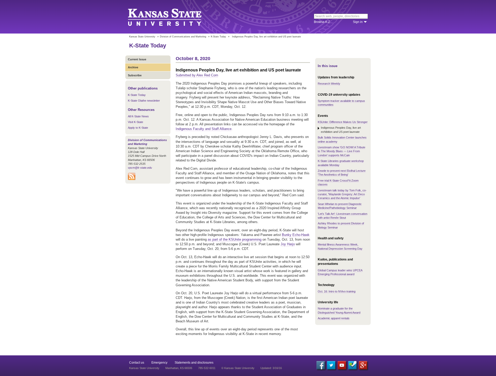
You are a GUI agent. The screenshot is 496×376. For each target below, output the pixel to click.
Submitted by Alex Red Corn (197, 75)
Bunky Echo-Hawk (295, 235)
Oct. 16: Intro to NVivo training (336, 291)
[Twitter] (331, 365)
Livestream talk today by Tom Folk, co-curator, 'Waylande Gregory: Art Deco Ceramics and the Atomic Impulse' (342, 194)
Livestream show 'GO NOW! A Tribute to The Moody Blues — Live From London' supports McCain (341, 151)
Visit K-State (135, 122)
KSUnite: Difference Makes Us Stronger (343, 122)
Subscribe (135, 75)
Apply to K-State (138, 127)
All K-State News (138, 116)
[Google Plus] (363, 365)
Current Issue (137, 59)
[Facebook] (320, 365)
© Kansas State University (237, 368)
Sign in (358, 22)
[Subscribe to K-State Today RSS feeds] (131, 179)
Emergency (159, 362)
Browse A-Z (322, 22)
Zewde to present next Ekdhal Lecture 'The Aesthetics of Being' (342, 172)
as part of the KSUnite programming (234, 239)
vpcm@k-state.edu (140, 167)
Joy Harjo (288, 244)
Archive (133, 67)
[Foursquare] (352, 365)
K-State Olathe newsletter (144, 100)
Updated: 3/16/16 (271, 368)
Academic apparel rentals (334, 318)
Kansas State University (171, 17)
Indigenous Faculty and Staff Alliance (203, 129)
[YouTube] (342, 365)
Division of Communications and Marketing (183, 36)
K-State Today (218, 36)
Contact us (136, 362)
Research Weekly (329, 83)
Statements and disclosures (194, 362)
